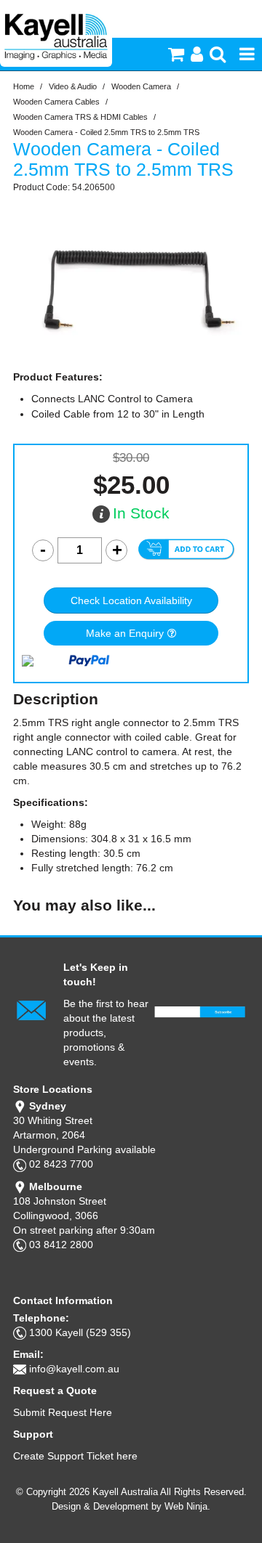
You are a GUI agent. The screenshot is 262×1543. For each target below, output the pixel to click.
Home (23, 86)
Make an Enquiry (125, 633)
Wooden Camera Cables (56, 101)
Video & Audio (73, 86)
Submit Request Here (62, 1412)
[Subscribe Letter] (31, 1009)
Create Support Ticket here (75, 1456)
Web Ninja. (187, 1506)
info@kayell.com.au (74, 1369)
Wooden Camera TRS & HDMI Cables (80, 117)
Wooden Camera (141, 86)
